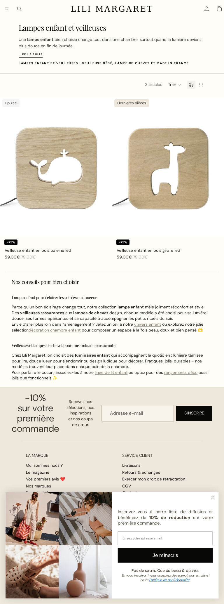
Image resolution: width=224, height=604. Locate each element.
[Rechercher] (19, 8)
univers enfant (147, 324)
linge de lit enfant (111, 372)
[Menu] (6, 8)
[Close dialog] (212, 497)
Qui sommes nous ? (44, 465)
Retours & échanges (141, 472)
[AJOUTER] (215, 228)
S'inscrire (194, 413)
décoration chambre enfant (54, 330)
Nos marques (38, 485)
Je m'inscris (165, 555)
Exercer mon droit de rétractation (153, 479)
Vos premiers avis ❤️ (45, 479)
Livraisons (131, 465)
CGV (126, 485)
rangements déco (180, 372)
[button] (174, 84)
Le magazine (37, 472)
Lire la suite (31, 54)
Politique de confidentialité (169, 580)
